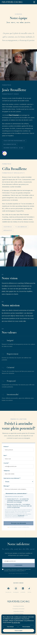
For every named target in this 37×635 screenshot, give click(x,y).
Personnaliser (26, 626)
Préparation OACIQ (19, 611)
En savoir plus (21, 515)
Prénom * (6, 446)
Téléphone (7, 470)
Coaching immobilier (18, 606)
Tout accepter (18, 630)
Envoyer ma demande (18, 523)
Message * (7, 486)
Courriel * (6, 463)
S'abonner (18, 565)
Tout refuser (10, 626)
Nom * (5, 455)
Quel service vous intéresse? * (12, 478)
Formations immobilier (18, 608)
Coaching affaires (18, 614)
